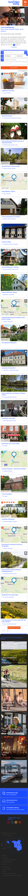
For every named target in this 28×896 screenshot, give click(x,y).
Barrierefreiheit (7, 862)
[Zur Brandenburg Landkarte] (12, 846)
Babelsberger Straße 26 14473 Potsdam (9, 834)
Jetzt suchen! (14, 67)
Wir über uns (6, 867)
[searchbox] (12, 52)
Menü (25, 4)
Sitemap (5, 864)
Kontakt (5, 855)
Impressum (6, 858)
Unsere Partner (7, 869)
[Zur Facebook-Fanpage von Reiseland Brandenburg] (12, 822)
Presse (4, 871)
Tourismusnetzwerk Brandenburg (12, 875)
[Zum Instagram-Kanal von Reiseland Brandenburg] (16, 822)
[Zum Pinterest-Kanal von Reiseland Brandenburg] (8, 822)
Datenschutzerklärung (9, 860)
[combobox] (14, 52)
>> (10, 630)
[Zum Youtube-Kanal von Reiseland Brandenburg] (20, 822)
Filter (18, 627)
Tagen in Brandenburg (9, 873)
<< (2, 630)
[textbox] (10, 60)
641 (8, 630)
